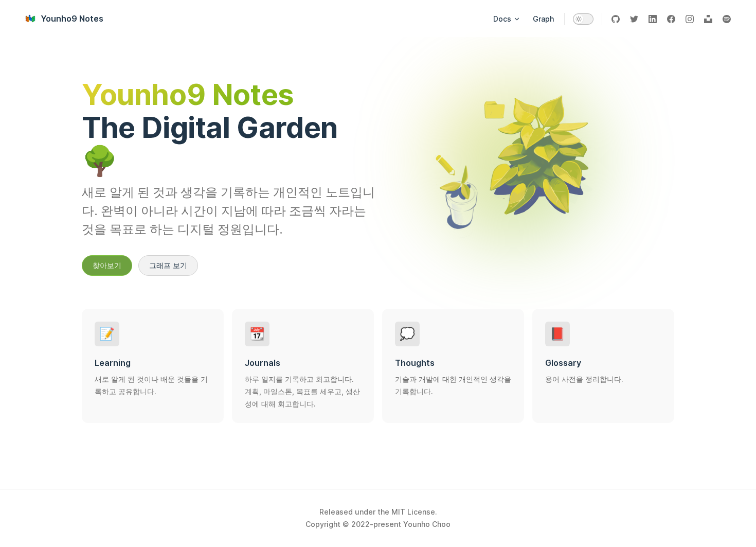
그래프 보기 (168, 265)
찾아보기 (107, 265)
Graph (543, 18)
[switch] (583, 19)
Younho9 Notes (72, 18)
